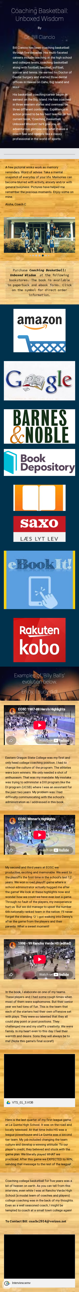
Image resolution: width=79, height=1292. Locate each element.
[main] (39, 23)
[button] (6, 1284)
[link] (39, 1080)
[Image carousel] (39, 236)
